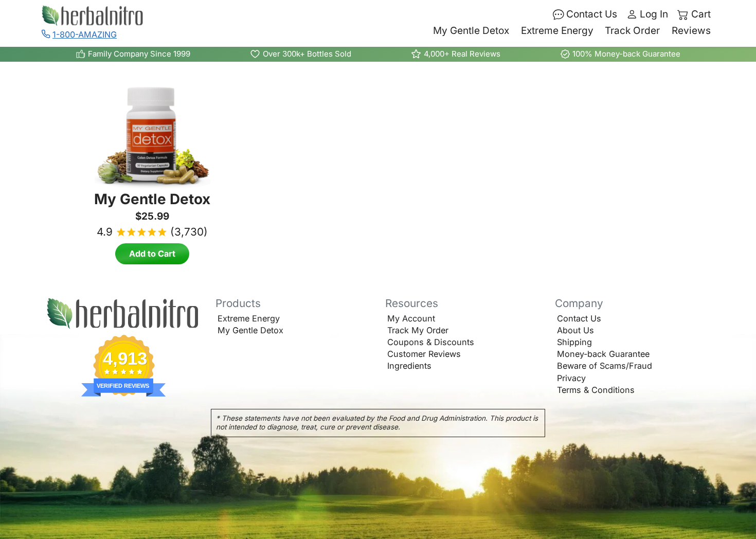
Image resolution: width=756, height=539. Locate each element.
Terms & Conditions (596, 390)
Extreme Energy (557, 31)
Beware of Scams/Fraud (604, 366)
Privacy (571, 378)
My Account (411, 318)
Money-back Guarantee (603, 354)
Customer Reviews (424, 354)
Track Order (632, 31)
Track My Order (417, 330)
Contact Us (579, 318)
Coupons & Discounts (430, 342)
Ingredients (409, 366)
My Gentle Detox (471, 31)
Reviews (691, 31)
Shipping (574, 342)
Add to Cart (152, 253)
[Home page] (124, 313)
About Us (575, 330)
